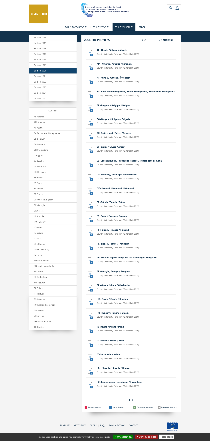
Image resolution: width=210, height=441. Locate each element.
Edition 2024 (40, 92)
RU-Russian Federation (44, 304)
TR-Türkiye (39, 327)
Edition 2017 (40, 54)
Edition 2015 (40, 43)
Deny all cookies (147, 436)
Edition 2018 (40, 59)
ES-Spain (38, 183)
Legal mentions (116, 425)
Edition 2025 (40, 98)
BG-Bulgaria (39, 144)
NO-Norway (39, 282)
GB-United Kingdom (43, 199)
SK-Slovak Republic (43, 321)
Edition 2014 (40, 37)
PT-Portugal (39, 293)
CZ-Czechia (39, 161)
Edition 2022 (40, 81)
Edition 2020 (40, 70)
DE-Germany (40, 166)
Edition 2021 (40, 76)
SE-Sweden (39, 310)
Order (93, 425)
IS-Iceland (38, 232)
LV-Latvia (38, 255)
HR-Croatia (39, 216)
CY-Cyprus (38, 155)
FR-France (38, 194)
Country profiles (124, 27)
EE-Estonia (39, 177)
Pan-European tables (76, 27)
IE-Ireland (38, 227)
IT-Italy (37, 238)
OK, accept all (124, 436)
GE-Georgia (39, 205)
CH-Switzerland (41, 149)
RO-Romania (39, 299)
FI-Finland (39, 188)
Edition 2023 (40, 87)
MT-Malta (38, 271)
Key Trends (80, 425)
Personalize (167, 436)
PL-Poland (38, 288)
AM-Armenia (39, 122)
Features (65, 425)
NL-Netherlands (41, 277)
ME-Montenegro (41, 260)
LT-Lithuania (40, 244)
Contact (133, 425)
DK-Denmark (40, 172)
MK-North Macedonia (44, 266)
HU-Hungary (40, 221)
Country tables (101, 27)
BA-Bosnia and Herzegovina (47, 133)
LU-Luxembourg (41, 249)
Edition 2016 (40, 48)
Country (52, 110)
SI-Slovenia (39, 315)
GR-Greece (39, 210)
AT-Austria (39, 127)
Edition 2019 (40, 65)
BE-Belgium (39, 138)
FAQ (102, 425)
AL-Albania (39, 116)
